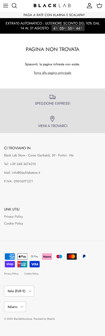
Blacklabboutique (23, 319)
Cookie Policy (13, 223)
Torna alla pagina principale (52, 72)
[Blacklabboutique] (52, 6)
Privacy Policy (13, 216)
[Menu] (5, 5)
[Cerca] (16, 5)
